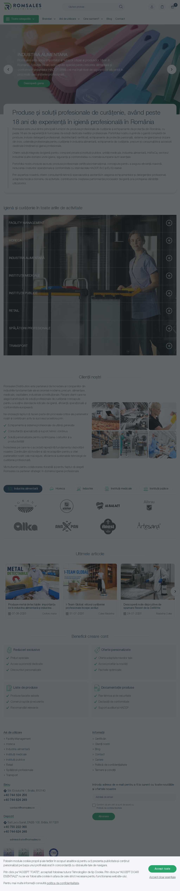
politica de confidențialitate (63, 883)
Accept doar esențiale (162, 877)
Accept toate (162, 869)
